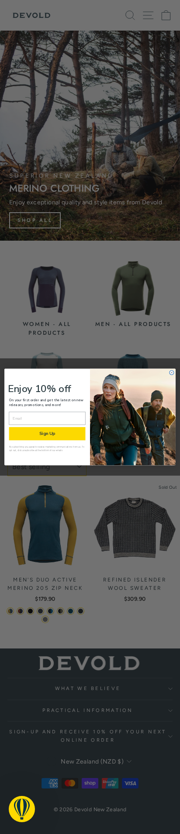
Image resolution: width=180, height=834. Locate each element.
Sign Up (47, 434)
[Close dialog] (172, 372)
